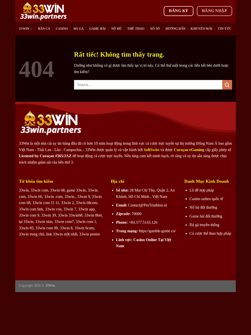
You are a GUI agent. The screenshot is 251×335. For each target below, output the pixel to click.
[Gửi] (227, 85)
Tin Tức (224, 28)
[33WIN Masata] (43, 11)
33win (24, 28)
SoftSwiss (151, 150)
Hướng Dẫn (175, 28)
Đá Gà (79, 28)
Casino (62, 28)
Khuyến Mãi (201, 28)
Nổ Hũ (116, 28)
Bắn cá (44, 28)
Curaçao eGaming (189, 150)
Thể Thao (136, 28)
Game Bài (97, 28)
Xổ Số (155, 28)
